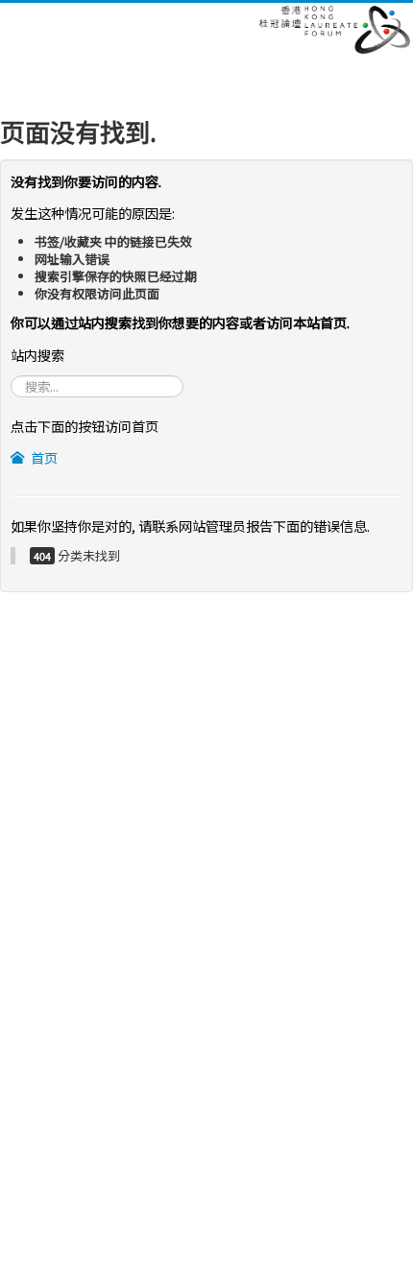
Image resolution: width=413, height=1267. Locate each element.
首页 (43, 457)
